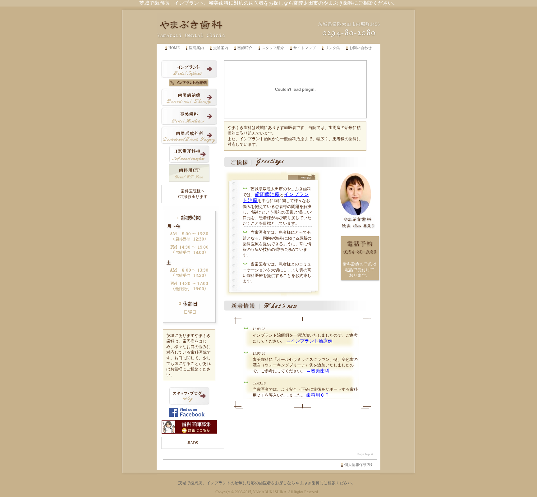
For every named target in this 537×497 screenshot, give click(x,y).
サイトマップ (304, 48)
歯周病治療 (267, 194)
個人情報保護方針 (359, 464)
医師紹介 (244, 48)
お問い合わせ (360, 48)
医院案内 (196, 48)
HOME (174, 48)
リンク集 (332, 48)
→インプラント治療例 (309, 340)
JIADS (192, 442)
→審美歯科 (317, 370)
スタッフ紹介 (273, 48)
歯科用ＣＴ (317, 395)
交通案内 (220, 48)
